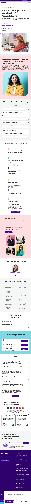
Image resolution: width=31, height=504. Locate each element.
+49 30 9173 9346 (4, 458)
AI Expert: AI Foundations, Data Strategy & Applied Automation (22, 469)
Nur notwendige (17, 501)
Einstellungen (26, 501)
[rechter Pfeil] (29, 428)
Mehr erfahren (8, 232)
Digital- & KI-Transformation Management (22, 474)
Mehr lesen (18, 421)
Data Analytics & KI (19, 459)
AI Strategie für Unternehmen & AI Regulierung (23, 478)
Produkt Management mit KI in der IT (21, 473)
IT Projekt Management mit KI (20, 471)
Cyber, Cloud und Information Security (21, 455)
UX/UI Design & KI (18, 484)
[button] (29, 2)
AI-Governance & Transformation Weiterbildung (21, 476)
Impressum (25, 497)
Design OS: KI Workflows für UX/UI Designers (22, 486)
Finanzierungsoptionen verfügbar (7, 25)
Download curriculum (6, 28)
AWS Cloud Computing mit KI (20, 456)
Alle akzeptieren (9, 501)
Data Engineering (18, 464)
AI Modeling (18, 465)
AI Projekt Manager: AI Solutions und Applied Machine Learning (22, 461)
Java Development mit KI (20, 483)
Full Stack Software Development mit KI (22, 482)
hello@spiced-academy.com (6, 456)
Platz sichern (24, 340)
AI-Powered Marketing (19, 487)
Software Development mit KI (20, 479)
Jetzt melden (24, 0)
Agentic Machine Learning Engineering (21, 470)
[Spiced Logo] (3, 2)
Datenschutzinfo (18, 497)
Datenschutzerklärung (12, 447)
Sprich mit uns (5, 460)
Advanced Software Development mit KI (22, 480)
